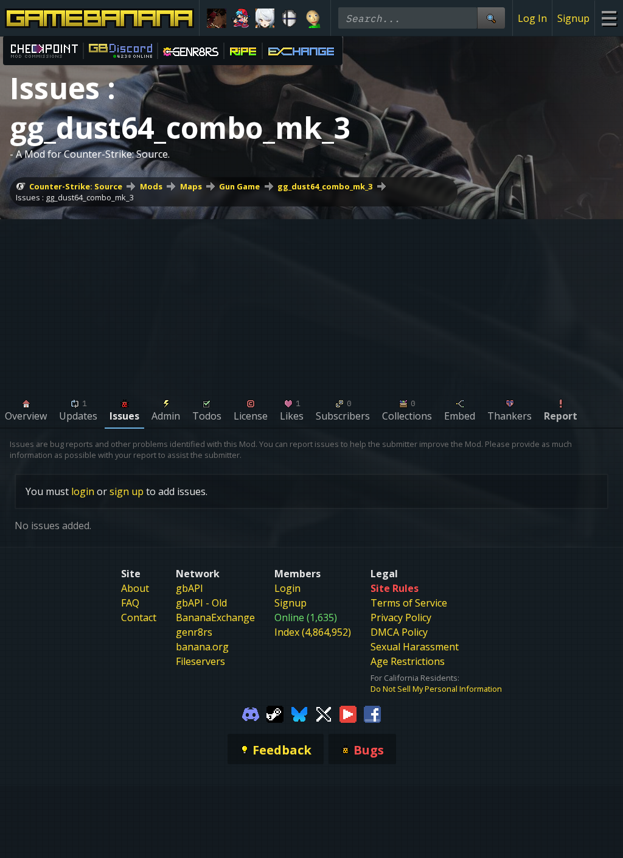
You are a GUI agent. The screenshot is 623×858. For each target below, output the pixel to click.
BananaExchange (215, 617)
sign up (127, 491)
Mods (151, 186)
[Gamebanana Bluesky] (299, 713)
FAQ (130, 603)
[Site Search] (491, 18)
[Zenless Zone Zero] (265, 18)
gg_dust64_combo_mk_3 (324, 186)
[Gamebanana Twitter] (323, 713)
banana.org (202, 646)
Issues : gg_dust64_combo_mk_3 (75, 197)
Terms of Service (409, 603)
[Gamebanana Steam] (275, 713)
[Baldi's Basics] (313, 18)
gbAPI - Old (201, 603)
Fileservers (200, 661)
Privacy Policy (401, 617)
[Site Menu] (608, 18)
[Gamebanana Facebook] (372, 713)
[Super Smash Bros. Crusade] (289, 18)
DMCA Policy (399, 632)
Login (287, 588)
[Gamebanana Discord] (250, 713)
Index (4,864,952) (312, 632)
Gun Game (239, 186)
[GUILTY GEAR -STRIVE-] (216, 18)
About (135, 588)
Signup (573, 18)
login (82, 491)
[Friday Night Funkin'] (241, 18)
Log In (532, 18)
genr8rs (194, 632)
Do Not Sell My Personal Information (436, 688)
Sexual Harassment (415, 646)
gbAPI (189, 588)
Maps (191, 186)
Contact (138, 617)
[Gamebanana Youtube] (348, 713)
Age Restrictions (408, 661)
